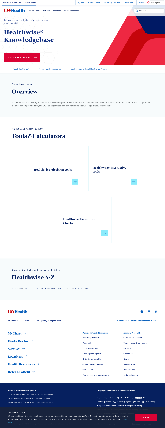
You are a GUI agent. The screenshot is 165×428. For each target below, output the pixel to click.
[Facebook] (141, 311)
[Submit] (136, 11)
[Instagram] (148, 311)
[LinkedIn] (154, 311)
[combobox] (151, 11)
